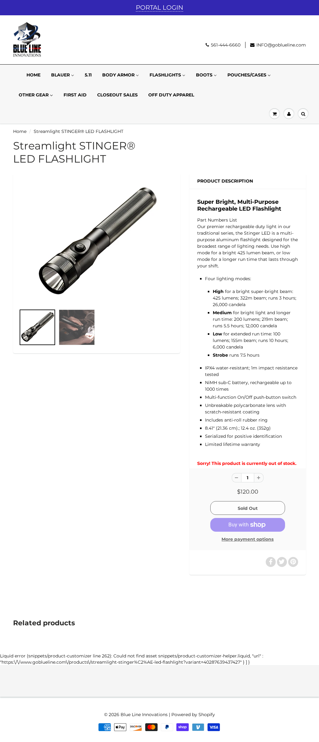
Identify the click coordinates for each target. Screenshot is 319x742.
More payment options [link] (247, 539)
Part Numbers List (217, 220)
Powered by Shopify (193, 714)
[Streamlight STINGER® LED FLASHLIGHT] (96, 242)
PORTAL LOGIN (159, 7)
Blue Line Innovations (144, 714)
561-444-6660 (225, 45)
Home (19, 131)
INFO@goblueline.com (281, 45)
